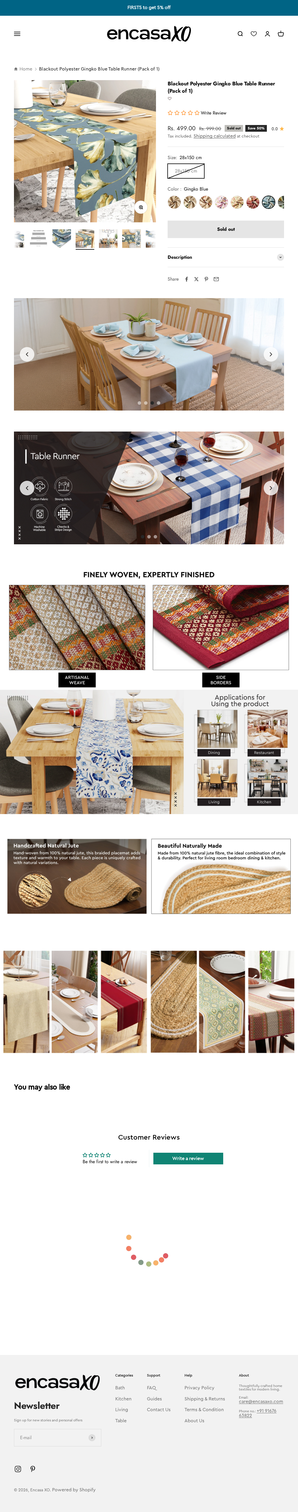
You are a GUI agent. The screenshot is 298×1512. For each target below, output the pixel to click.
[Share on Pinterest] (206, 279)
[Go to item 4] (15, 239)
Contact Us (159, 1409)
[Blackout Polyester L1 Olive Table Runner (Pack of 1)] (190, 202)
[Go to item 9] (131, 239)
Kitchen (123, 1399)
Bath (120, 1388)
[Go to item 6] (61, 239)
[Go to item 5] (38, 239)
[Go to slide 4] (152, 403)
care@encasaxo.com (261, 1401)
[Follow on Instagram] (18, 1469)
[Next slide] (271, 354)
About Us (194, 1420)
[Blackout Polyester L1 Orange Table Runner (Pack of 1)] (205, 202)
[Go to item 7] (85, 239)
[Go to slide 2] (149, 536)
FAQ (151, 1388)
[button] (169, 99)
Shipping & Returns (205, 1399)
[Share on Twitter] (196, 279)
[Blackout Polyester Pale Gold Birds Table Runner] (237, 202)
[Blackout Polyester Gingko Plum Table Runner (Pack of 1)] (253, 202)
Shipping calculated (215, 136)
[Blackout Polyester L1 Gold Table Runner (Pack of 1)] (174, 202)
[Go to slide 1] (139, 403)
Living (121, 1409)
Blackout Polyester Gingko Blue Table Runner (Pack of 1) (99, 69)
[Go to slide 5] (158, 403)
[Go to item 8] (108, 239)
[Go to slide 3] (146, 403)
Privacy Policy (199, 1388)
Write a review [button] (188, 1158)
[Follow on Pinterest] (33, 1469)
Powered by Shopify (74, 1490)
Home (25, 69)
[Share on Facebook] (186, 279)
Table (121, 1420)
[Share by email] (216, 279)
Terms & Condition (204, 1409)
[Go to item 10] (155, 239)
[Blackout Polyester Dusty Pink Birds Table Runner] (221, 202)
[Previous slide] (27, 354)
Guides (154, 1399)
